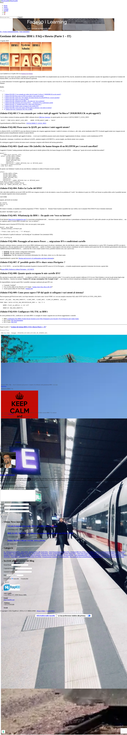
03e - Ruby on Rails (52, 553)
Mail (5, 575)
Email (2, 507)
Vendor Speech (114, 557)
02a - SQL (87, 552)
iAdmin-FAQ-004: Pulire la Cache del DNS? (17, 99)
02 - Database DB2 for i (75, 552)
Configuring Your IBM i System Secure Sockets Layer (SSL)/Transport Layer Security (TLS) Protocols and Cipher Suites (43, 319)
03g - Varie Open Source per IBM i (84, 553)
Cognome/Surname (9, 568)
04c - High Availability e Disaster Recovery (40, 555)
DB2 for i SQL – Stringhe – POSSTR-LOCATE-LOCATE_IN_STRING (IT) (24, 333)
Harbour (90, 557)
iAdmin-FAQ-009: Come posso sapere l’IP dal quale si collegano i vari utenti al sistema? (28, 107)
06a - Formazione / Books (23, 557)
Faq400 (6, 10)
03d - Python (41, 553)
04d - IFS (57, 555)
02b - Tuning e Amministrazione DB (102, 552)
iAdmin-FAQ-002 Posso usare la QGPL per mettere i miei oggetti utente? (24, 96)
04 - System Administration (8, 31)
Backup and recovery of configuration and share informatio (36, 258)
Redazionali (105, 557)
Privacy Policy (41, 611)
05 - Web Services (91, 555)
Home (5, 5)
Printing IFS (29, 288)
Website (2, 511)
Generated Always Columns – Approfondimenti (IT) (16, 416)
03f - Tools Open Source (66, 553)
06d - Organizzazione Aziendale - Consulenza (53, 557)
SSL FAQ (14, 322)
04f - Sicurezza (66, 555)
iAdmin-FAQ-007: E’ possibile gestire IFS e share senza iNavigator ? (23, 104)
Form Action (7, 579)
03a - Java (25, 553)
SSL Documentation (17, 320)
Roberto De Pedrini (27, 73)
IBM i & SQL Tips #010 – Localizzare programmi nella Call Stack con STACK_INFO (40, 533)
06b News (35, 557)
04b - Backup (23, 555)
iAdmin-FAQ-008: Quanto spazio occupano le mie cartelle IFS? (22, 106)
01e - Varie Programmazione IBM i (57, 552)
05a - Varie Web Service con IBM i (108, 555)
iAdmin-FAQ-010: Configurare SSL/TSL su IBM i (19, 109)
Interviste (96, 557)
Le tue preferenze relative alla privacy (71, 616)
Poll (100, 557)
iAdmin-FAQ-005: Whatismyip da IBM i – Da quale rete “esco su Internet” (25, 101)
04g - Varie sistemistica (22, 31)
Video (122, 557)
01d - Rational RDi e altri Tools (36, 552)
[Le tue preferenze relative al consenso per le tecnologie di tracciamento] (3, 732)
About (5, 7)
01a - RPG (22, 552)
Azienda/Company (9, 572)
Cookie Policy (51, 611)
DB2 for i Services (44, 117)
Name (2, 504)
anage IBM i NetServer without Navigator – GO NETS (17, 269)
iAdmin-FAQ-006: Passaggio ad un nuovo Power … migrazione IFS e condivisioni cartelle (29, 102)
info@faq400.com (9, 600)
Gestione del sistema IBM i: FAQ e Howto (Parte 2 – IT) (28, 327)
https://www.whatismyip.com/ (17, 219)
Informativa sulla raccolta (46, 616)
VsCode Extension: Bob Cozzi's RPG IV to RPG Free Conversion (32, 526)
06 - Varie (11, 557)
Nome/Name (7, 565)
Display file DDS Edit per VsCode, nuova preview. (26, 540)
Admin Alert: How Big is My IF (41, 287)
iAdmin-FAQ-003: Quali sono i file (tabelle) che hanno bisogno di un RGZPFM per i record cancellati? (32, 97)
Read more (10, 358)
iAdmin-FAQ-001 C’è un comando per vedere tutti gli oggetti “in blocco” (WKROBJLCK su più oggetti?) (33, 94)
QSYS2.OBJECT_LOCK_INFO (36, 123)
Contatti (6, 9)
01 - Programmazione (11, 552)
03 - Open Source (16, 553)
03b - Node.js (33, 553)
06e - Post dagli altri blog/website (77, 557)
